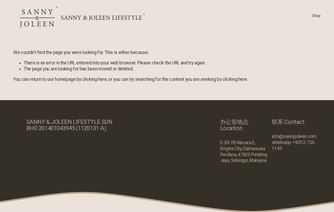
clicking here (94, 79)
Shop (316, 16)
